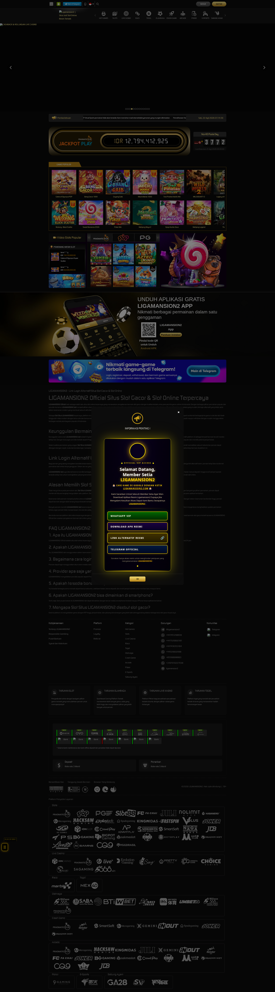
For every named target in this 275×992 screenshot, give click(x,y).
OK (137, 579)
